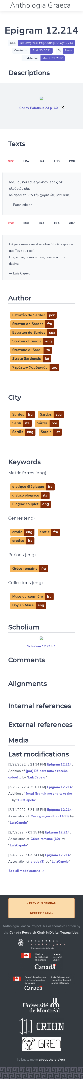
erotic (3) (38, 861)
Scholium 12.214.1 (41, 646)
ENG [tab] (57, 161)
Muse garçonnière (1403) (50, 816)
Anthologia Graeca (40, 5)
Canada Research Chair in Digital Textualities (43, 932)
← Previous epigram (41, 903)
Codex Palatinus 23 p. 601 (39, 108)
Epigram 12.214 (59, 764)
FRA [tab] (26, 161)
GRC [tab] (11, 161)
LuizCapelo (36, 777)
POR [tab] (72, 161)
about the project (52, 1059)
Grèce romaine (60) (45, 839)
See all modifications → (26, 871)
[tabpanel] (41, 194)
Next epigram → (41, 913)
